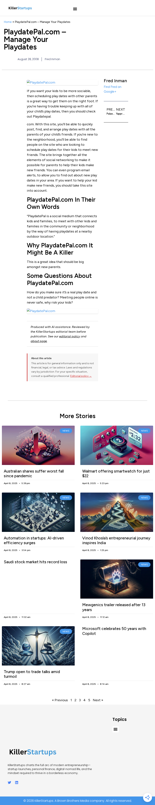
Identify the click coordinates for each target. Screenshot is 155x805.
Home (8, 22)
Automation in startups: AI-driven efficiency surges (34, 540)
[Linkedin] (16, 782)
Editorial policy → (81, 376)
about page (39, 341)
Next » (98, 700)
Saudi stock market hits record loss (35, 561)
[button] (75, 9)
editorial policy (69, 336)
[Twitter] (9, 782)
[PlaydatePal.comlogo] (62, 311)
